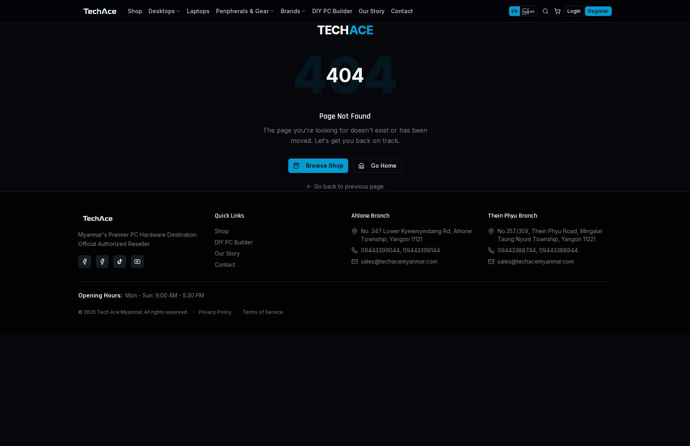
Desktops (162, 11)
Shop (135, 11)
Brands (290, 11)
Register (598, 11)
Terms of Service (262, 312)
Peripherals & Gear (242, 11)
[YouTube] (137, 261)
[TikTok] (119, 261)
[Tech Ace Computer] (102, 261)
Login (574, 11)
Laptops (198, 11)
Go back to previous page (349, 186)
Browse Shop (324, 165)
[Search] (545, 11)
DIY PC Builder (332, 11)
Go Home (384, 165)
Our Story (372, 11)
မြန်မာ (528, 11)
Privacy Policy (215, 312)
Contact (402, 11)
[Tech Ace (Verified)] (84, 261)
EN (515, 11)
